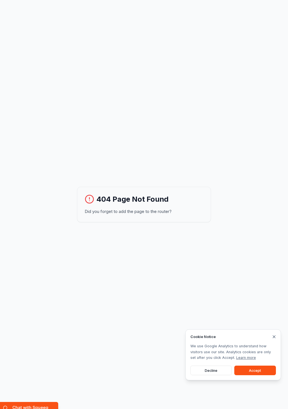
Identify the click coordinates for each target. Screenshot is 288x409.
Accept (255, 370)
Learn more (246, 357)
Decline (211, 370)
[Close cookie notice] (274, 337)
